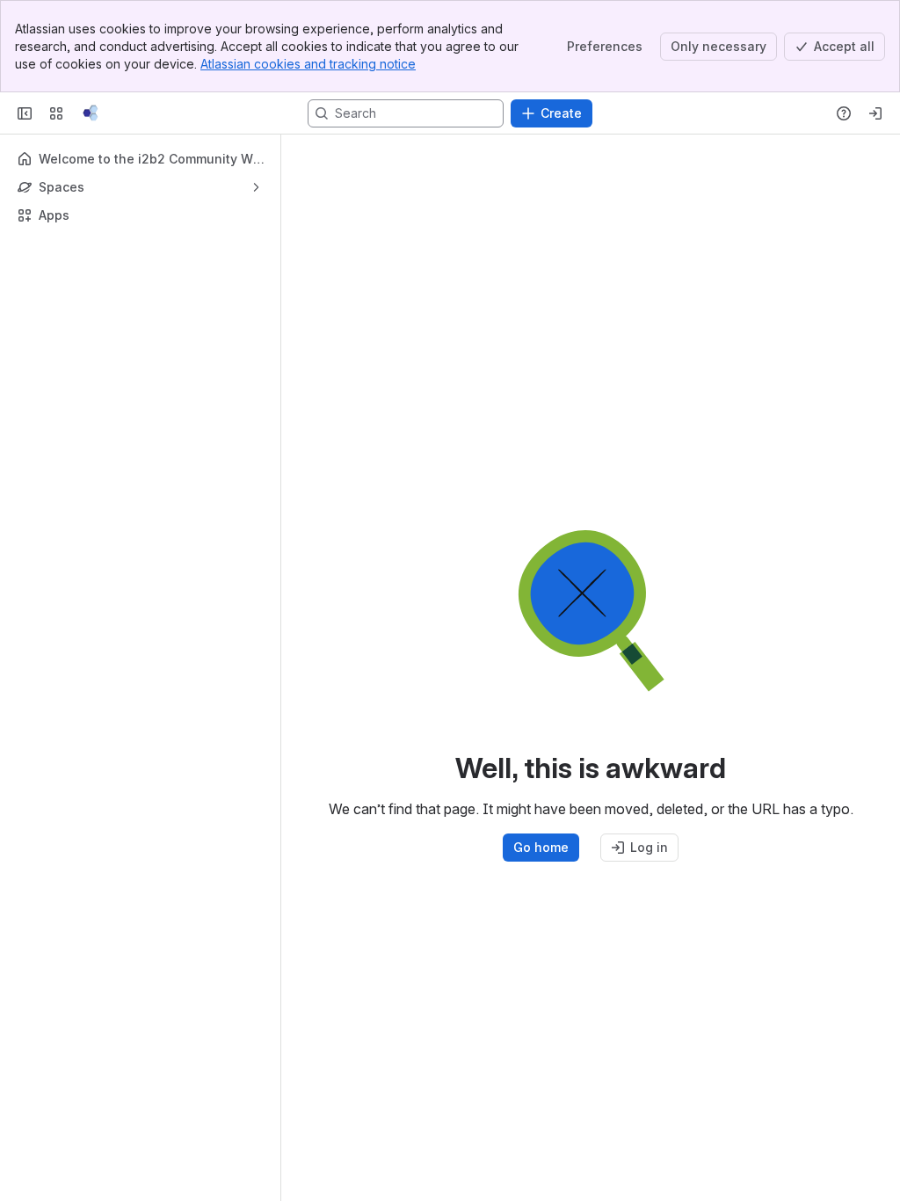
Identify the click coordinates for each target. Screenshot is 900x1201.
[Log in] (875, 113)
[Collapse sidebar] (25, 113)
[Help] (844, 113)
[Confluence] (90, 113)
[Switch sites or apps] (56, 113)
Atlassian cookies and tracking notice (308, 63)
